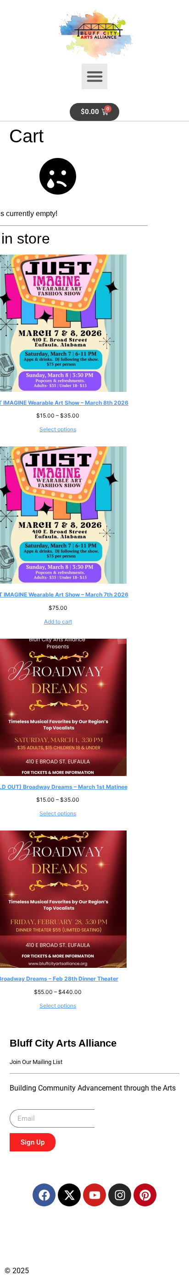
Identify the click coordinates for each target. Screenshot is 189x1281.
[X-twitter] (69, 1194)
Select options (57, 429)
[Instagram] (119, 1194)
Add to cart (58, 621)
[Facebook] (44, 1194)
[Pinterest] (144, 1194)
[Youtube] (94, 1194)
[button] (94, 76)
